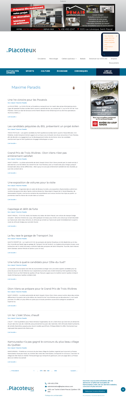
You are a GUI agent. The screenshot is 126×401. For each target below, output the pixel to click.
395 (55, 371)
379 (41, 371)
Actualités (12, 71)
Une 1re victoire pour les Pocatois (27, 99)
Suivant (74, 371)
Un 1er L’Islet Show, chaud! (23, 315)
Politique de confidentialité (53, 395)
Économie (62, 71)
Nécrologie (53, 59)
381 (48, 371)
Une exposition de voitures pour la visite (31, 182)
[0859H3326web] (104, 105)
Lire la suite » (12, 117)
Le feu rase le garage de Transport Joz (30, 235)
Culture (45, 71)
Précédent (14, 371)
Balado (83, 59)
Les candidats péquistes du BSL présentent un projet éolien (43, 126)
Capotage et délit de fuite (23, 209)
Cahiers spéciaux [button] (68, 59)
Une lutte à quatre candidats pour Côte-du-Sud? (36, 262)
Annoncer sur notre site (98, 59)
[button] (116, 36)
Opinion (10, 73)
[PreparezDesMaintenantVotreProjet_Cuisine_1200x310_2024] (63, 17)
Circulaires (42, 59)
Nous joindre (114, 63)
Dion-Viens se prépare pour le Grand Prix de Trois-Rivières (42, 288)
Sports (30, 71)
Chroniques (81, 71)
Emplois (114, 59)
